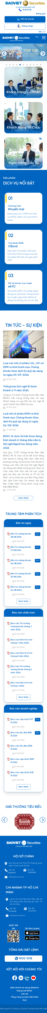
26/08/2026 (19, 568)
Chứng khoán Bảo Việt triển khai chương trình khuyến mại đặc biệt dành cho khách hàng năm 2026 (23, 225)
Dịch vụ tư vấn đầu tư (21, 132)
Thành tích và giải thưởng (25, 164)
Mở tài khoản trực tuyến (20, 283)
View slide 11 (40, 64)
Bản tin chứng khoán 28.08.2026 (21, 535)
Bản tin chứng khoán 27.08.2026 (21, 548)
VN (40, 32)
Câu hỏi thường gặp (22, 167)
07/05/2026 (19, 690)
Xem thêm (23, 265)
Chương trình (14, 206)
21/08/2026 (11, 430)
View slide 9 (33, 64)
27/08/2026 (19, 555)
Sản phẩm (9, 178)
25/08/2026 (19, 581)
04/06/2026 (19, 677)
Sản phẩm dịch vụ (21, 161)
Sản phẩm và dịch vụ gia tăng (25, 129)
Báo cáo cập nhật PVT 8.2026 (22, 721)
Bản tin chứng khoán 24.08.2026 (21, 588)
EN (44, 32)
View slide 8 (30, 64)
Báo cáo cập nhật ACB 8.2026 (22, 774)
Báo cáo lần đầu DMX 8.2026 (21, 747)
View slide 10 (37, 64)
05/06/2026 (19, 661)
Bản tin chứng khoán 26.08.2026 (21, 562)
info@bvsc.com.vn (16, 877)
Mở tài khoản (27, 19)
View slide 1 (6, 64)
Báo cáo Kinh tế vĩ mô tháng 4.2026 (21, 684)
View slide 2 (10, 64)
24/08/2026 (11, 407)
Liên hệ (24, 994)
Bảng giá (40, 14)
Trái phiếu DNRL (16, 243)
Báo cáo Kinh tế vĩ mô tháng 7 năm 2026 (21, 641)
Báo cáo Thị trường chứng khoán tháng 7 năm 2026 (21, 626)
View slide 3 (13, 64)
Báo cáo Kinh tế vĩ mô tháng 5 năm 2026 (21, 654)
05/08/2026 (19, 634)
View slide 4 (16, 64)
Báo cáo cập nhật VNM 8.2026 (22, 760)
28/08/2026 (11, 379)
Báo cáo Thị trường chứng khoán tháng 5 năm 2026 (21, 669)
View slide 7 (27, 64)
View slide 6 (23, 64)
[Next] (43, 53)
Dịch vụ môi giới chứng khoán (23, 96)
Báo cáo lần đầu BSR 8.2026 (21, 734)
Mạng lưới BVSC (25, 991)
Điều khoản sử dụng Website (24, 988)
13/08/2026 (19, 780)
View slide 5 (20, 64)
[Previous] (4, 53)
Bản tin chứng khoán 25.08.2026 (21, 575)
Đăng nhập (27, 26)
